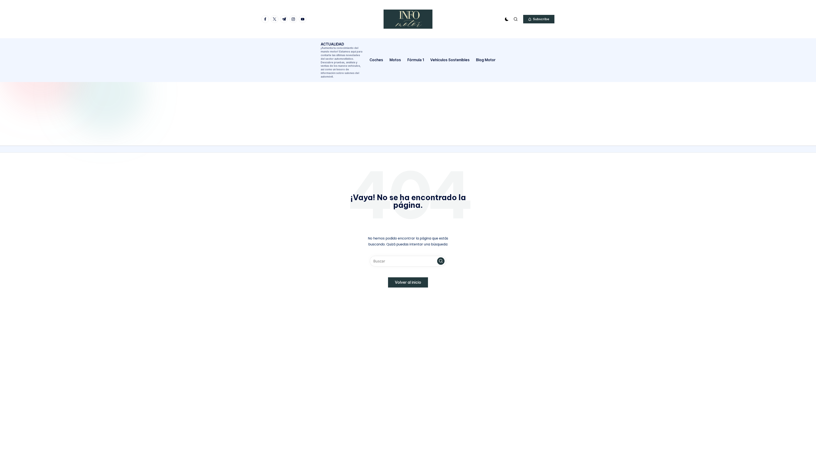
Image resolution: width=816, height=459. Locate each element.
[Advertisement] (408, 113)
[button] (539, 19)
